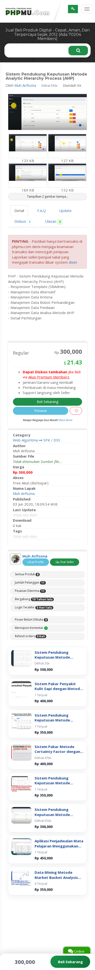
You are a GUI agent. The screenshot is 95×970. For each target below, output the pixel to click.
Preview (40, 406)
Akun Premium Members (48, 372)
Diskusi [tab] (22, 217)
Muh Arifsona (25, 80)
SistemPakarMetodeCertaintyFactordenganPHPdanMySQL (57, 745)
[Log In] (73, 9)
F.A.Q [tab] (41, 206)
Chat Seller (66, 558)
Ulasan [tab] (52, 217)
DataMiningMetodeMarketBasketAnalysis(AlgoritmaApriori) (56, 871)
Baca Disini (65, 415)
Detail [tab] (19, 206)
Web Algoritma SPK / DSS (36, 435)
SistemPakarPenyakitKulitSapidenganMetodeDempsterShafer (58, 682)
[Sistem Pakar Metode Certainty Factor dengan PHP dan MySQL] (21, 748)
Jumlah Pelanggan (30, 578)
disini (73, 257)
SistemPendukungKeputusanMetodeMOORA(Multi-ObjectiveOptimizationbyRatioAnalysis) (57, 714)
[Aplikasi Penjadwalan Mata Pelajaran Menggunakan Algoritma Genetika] (21, 842)
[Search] (78, 46)
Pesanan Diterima (30, 586)
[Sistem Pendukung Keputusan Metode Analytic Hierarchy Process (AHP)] (21, 811)
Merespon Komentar (31, 623)
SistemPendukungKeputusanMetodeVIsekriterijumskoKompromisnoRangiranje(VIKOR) (58, 650)
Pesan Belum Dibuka (31, 615)
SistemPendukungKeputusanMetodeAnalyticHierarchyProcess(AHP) (59, 808)
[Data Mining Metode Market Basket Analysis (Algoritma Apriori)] (21, 874)
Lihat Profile (36, 558)
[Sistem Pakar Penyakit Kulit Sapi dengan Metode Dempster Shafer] (21, 685)
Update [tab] (65, 206)
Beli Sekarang (47, 397)
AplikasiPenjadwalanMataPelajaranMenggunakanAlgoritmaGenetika (59, 839)
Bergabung (34, 595)
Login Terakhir (33, 603)
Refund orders (30, 632)
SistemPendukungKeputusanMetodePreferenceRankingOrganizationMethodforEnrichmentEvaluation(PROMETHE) (58, 776)
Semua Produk (26, 570)
